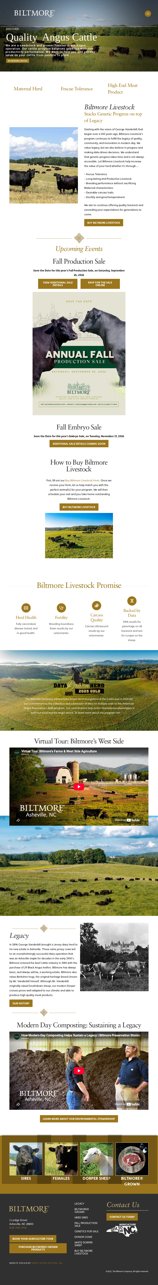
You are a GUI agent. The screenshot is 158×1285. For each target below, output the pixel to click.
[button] (148, 13)
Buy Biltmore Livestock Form (82, 480)
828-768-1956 (18, 1227)
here (123, 712)
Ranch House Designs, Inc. (48, 1263)
